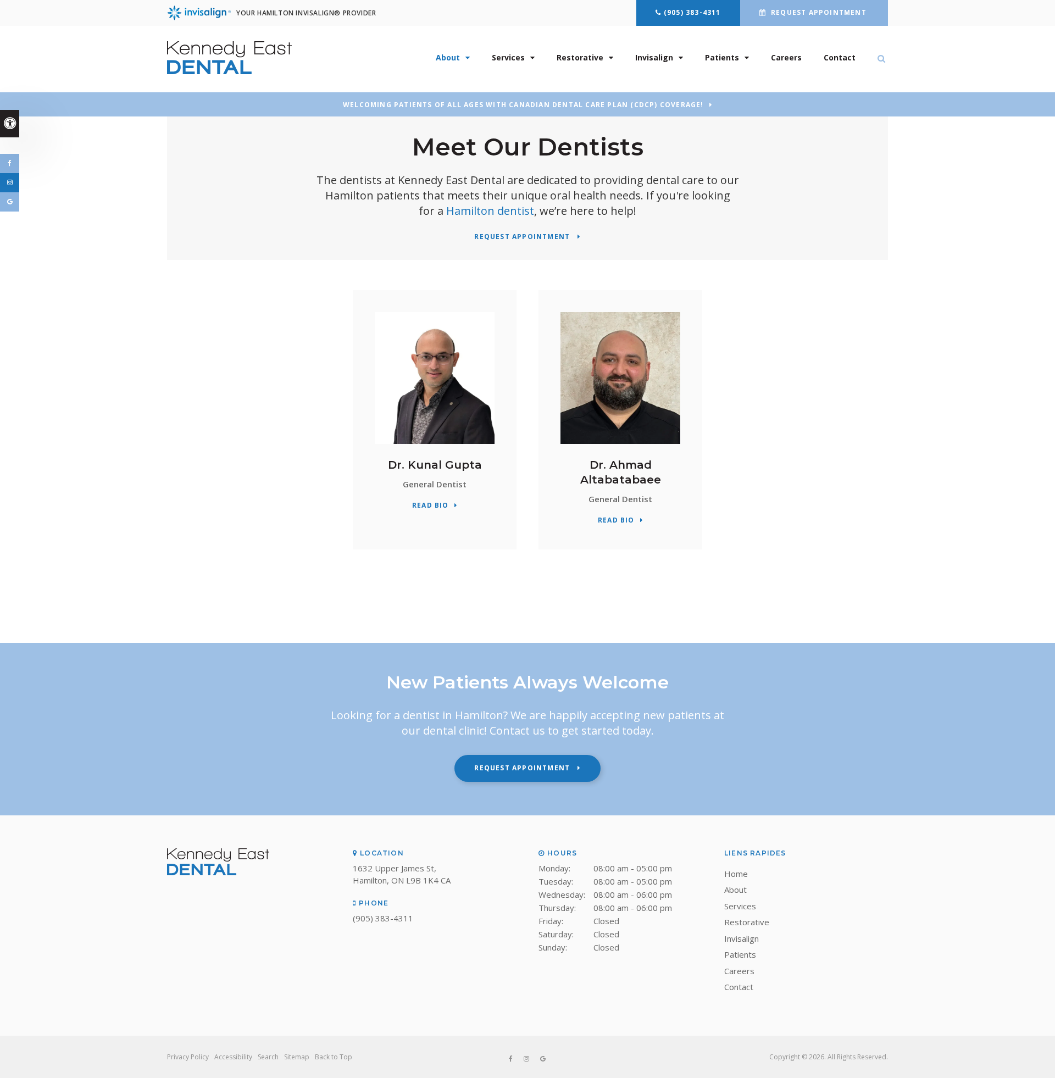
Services (508, 57)
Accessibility (233, 1057)
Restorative (580, 57)
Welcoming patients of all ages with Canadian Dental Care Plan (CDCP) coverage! (523, 105)
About (448, 57)
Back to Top (333, 1057)
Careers (786, 57)
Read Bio (430, 506)
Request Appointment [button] (819, 12)
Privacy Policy (188, 1057)
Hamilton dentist (490, 210)
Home (736, 873)
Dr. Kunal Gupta (435, 464)
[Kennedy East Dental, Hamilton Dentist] (218, 871)
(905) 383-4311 (692, 12)
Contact (840, 57)
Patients (722, 57)
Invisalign (654, 57)
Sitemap (296, 1057)
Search (268, 1057)
